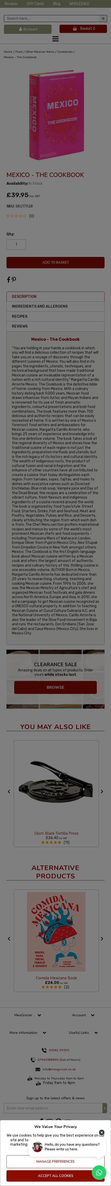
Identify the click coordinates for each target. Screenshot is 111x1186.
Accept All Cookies (55, 1176)
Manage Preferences (55, 1161)
